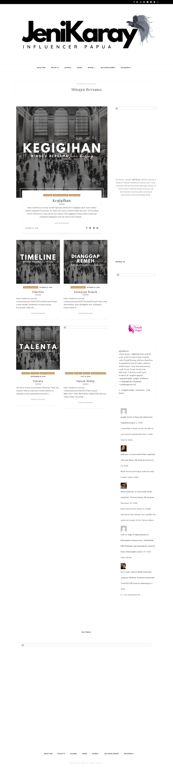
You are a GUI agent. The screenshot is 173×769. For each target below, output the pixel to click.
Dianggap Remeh (85, 291)
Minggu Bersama (60, 195)
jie (122, 572)
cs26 (123, 535)
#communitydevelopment (130, 381)
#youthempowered (127, 384)
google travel (126, 417)
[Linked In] (96, 228)
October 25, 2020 (31, 228)
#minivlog (135, 354)
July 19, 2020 (86, 376)
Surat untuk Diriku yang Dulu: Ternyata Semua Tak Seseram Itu (137, 497)
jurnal (87, 373)
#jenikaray (144, 378)
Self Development (108, 67)
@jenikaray (124, 351)
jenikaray (124, 454)
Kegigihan (62, 200)
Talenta (38, 381)
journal (47, 195)
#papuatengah (125, 378)
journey (34, 373)
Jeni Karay (136, 180)
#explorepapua (136, 375)
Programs (125, 67)
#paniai (135, 378)
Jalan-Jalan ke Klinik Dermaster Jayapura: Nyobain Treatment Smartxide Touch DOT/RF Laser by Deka (137, 577)
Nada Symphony (127, 492)
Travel (79, 67)
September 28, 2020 (38, 376)
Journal (67, 67)
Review (91, 67)
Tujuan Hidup (85, 381)
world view (74, 195)
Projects (55, 67)
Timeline (38, 291)
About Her (41, 67)
